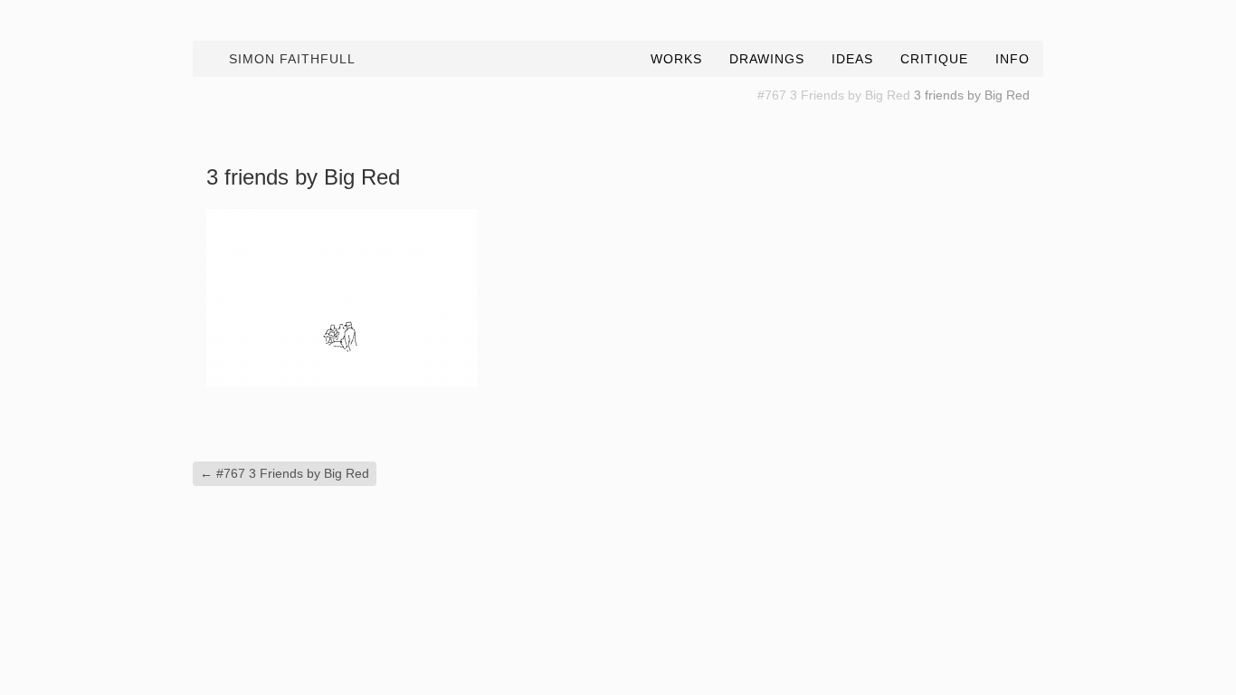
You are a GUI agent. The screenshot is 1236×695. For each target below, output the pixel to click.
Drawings (766, 59)
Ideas (852, 59)
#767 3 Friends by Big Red (833, 95)
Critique (934, 59)
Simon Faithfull (292, 59)
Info (1012, 59)
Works (676, 59)
